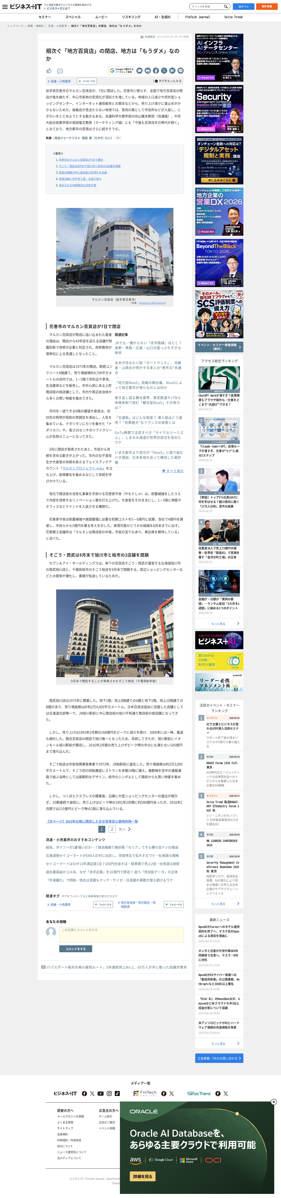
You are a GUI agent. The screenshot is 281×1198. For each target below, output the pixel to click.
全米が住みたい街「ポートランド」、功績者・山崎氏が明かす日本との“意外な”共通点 (148, 367)
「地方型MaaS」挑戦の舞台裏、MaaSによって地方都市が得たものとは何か (148, 385)
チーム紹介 (105, 1116)
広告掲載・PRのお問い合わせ (217, 1058)
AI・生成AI (163, 17)
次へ (122, 829)
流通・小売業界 (61, 81)
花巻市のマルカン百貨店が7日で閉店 (81, 160)
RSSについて (65, 1146)
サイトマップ (65, 1128)
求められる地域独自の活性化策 (77, 185)
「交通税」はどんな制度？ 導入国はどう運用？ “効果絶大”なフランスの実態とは (148, 420)
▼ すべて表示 (173, 470)
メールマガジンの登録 (70, 1116)
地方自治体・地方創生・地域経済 (138, 904)
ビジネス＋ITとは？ (58, 8)
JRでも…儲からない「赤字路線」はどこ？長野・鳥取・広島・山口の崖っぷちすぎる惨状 (148, 347)
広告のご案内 (107, 1122)
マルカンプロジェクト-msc (82, 468)
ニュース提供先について (72, 1152)
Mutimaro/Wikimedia (152, 303)
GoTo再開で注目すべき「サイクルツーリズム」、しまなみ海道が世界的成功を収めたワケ (149, 437)
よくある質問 (65, 1122)
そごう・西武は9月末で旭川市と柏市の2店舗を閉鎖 (90, 166)
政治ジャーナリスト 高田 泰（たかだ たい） (84, 138)
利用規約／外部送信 (69, 1140)
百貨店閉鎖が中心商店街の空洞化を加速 (83, 172)
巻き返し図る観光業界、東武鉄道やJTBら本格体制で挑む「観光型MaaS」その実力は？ (148, 402)
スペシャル (73, 17)
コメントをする (76, 949)
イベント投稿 (107, 1128)
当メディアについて (69, 1158)
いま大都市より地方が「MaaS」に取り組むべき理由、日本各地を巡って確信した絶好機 (149, 457)
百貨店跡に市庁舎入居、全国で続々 (80, 179)
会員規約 (62, 1134)
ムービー (101, 17)
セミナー (45, 17)
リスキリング (131, 17)
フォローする (89, 81)
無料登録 (267, 6)
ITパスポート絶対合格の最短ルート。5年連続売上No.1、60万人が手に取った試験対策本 (117, 967)
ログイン (244, 6)
